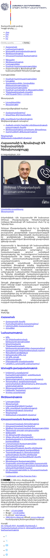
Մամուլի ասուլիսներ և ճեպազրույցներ (24, 90)
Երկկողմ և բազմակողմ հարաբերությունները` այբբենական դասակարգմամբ (23, 375)
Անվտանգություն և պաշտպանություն (24, 379)
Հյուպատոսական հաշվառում (20, 426)
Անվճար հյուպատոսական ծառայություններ (27, 428)
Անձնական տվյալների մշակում (16, 138)
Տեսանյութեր (12, 105)
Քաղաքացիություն (15, 446)
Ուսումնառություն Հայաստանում (22, 324)
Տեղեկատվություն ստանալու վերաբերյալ (26, 130)
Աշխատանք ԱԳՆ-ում (16, 355)
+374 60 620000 (17, 511)
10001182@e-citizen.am (14, 517)
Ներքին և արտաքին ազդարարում (22, 364)
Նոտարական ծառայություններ (21, 444)
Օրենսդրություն (13, 359)
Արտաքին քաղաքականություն (21, 51)
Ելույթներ (10, 81)
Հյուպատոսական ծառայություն (21, 56)
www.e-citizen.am (37, 517)
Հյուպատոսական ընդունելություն (22, 424)
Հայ (7, 32)
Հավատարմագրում (15, 113)
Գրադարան (7, 136)
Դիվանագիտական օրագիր (19, 92)
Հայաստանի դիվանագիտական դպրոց (25, 350)
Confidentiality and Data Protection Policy (21, 476)
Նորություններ (13, 64)
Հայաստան (11, 47)
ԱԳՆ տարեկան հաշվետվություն (17, 119)
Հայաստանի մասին (15, 322)
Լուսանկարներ (13, 102)
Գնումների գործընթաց (17, 353)
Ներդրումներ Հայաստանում (19, 326)
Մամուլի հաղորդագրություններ (21, 66)
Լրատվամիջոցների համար (19, 406)
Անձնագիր (11, 433)
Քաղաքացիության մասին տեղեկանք (24, 448)
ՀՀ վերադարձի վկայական (19, 435)
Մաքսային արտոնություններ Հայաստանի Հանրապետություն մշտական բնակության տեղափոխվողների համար (27, 465)
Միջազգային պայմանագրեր (20, 361)
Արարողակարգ (13, 344)
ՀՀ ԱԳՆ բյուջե (12, 357)
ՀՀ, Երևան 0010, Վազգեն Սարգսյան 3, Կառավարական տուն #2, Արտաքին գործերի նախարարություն (23, 528)
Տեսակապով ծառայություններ (21, 461)
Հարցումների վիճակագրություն (21, 132)
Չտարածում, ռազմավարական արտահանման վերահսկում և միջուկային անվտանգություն (26, 383)
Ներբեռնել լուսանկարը (12, 209)
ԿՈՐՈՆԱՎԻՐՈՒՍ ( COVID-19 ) (19, 94)
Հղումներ (10, 328)
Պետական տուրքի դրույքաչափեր (22, 430)
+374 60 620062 (18, 513)
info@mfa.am (20, 515)
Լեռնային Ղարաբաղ (16, 390)
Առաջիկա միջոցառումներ (18, 115)
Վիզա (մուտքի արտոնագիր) (19, 437)
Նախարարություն (15, 49)
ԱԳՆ (8, 337)
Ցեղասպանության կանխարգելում (23, 388)
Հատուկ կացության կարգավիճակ (23, 450)
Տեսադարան (7, 211)
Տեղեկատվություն (14, 54)
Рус (7, 36)
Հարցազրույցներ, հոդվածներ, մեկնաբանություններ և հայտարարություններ (20, 85)
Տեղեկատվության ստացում (19, 410)
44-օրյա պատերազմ (15, 392)
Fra (7, 39)
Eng (7, 34)
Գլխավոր (10, 60)
